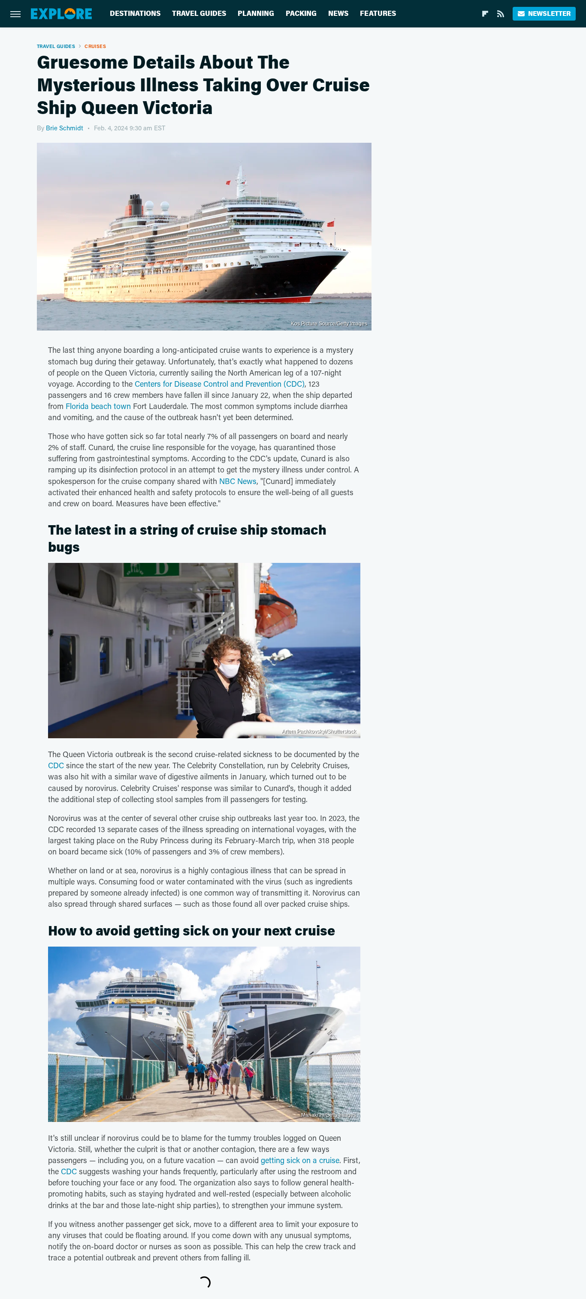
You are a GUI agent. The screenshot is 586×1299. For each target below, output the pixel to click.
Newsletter (549, 13)
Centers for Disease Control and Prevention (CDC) (220, 384)
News (338, 13)
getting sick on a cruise (300, 1160)
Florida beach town (98, 406)
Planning (256, 13)
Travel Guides (199, 13)
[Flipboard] (485, 13)
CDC (56, 765)
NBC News (238, 481)
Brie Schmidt (64, 127)
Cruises (95, 46)
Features (378, 13)
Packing (301, 13)
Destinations (135, 13)
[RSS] (500, 13)
